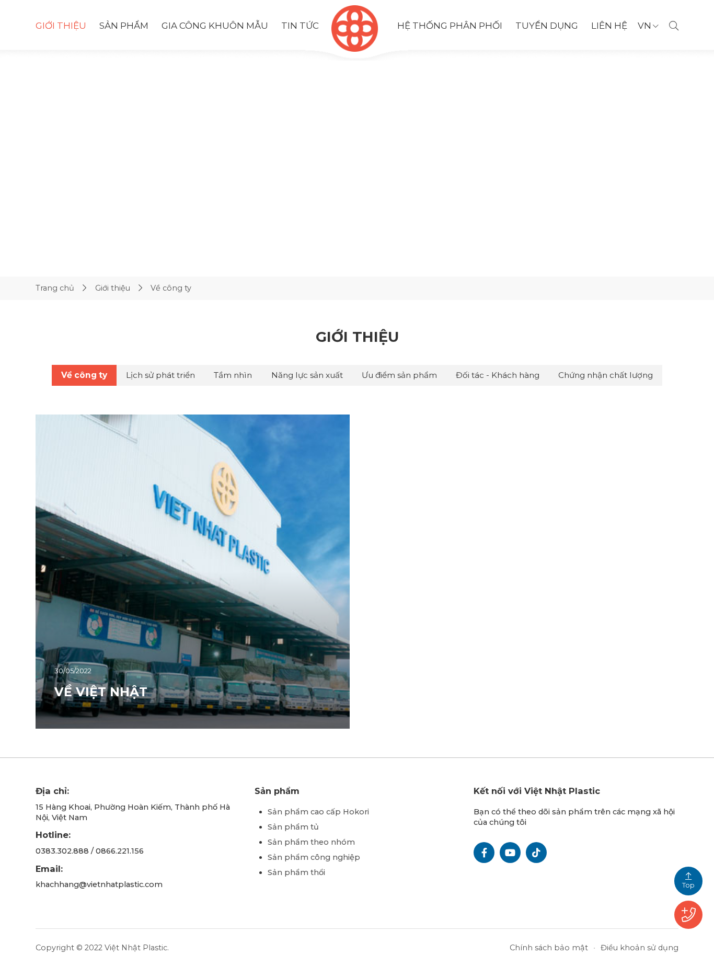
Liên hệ (609, 25)
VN (644, 25)
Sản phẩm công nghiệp (314, 857)
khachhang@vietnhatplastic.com (99, 884)
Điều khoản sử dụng (639, 947)
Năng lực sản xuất (307, 375)
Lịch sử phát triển (160, 375)
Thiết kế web (311, 947)
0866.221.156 (120, 851)
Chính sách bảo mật (549, 947)
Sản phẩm (123, 25)
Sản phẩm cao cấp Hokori (318, 811)
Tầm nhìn (233, 375)
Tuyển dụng (546, 25)
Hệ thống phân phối (449, 25)
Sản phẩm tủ (293, 827)
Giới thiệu (61, 25)
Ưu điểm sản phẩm (399, 375)
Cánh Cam (373, 947)
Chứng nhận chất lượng (605, 375)
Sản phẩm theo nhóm (311, 842)
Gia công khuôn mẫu (215, 25)
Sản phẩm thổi (296, 872)
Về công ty (84, 375)
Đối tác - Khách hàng (497, 375)
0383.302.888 (62, 851)
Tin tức (300, 25)
